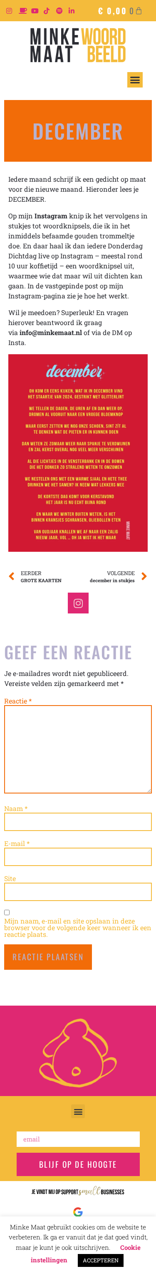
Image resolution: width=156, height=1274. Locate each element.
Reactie (18, 701)
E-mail (17, 843)
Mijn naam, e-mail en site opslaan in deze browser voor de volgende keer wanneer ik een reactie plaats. (77, 928)
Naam (15, 808)
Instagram (51, 215)
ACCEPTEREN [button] (101, 1260)
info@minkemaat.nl (51, 332)
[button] (135, 80)
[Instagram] (78, 603)
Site (10, 878)
